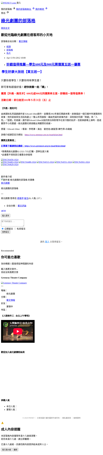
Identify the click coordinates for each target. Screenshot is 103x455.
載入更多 (5, 216)
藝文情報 (23, 41)
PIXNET (31, 418)
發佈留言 (5, 232)
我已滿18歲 (6, 450)
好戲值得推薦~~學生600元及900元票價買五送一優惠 (43, 64)
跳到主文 (5, 28)
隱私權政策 (66, 418)
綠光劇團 (5, 183)
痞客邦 (20, 198)
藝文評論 (22, 206)
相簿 (8, 47)
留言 (26, 198)
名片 (8, 53)
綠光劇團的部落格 (18, 20)
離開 (15, 450)
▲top (3, 210)
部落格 (9, 50)
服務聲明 (76, 418)
